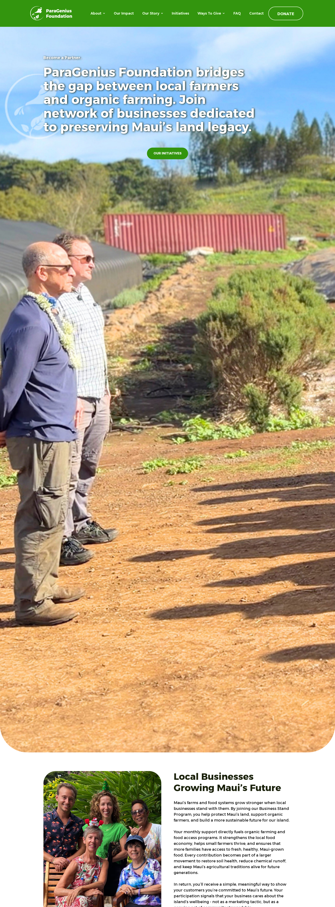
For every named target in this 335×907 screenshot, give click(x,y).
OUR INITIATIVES (167, 153)
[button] (98, 13)
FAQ (237, 13)
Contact (256, 13)
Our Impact (124, 13)
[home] (51, 13)
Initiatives (180, 13)
